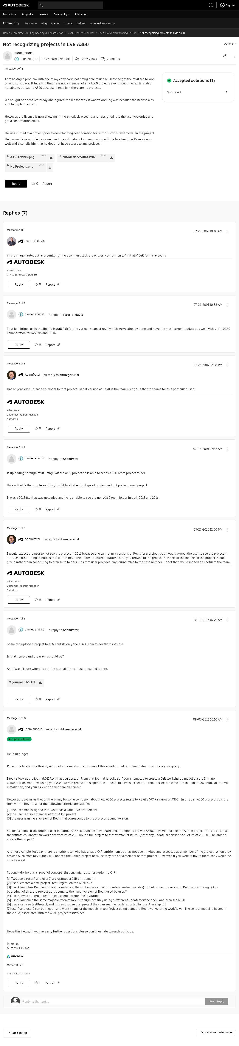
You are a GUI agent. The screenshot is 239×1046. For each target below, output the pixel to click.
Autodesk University (102, 23)
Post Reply (216, 1001)
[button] (234, 56)
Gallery (81, 23)
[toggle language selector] (211, 5)
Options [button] (228, 43)
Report (47, 184)
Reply (16, 184)
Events (55, 23)
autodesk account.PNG (79, 157)
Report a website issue (216, 1032)
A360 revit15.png (22, 157)
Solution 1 (174, 92)
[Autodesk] (16, 5)
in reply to (65, 315)
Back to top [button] (19, 1033)
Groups (68, 23)
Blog (44, 23)
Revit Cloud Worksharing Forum (117, 33)
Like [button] (33, 183)
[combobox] (70, 5)
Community (11, 23)
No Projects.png (21, 166)
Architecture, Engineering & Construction (38, 33)
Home (6, 33)
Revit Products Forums (80, 33)
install (57, 329)
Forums (29, 23)
